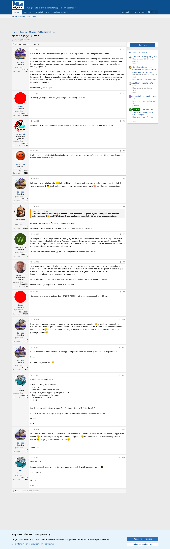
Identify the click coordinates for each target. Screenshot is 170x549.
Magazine (28, 12)
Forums (16, 12)
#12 (123, 375)
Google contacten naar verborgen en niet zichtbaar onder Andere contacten (144, 69)
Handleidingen (42, 12)
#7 (124, 234)
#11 (123, 347)
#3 (124, 121)
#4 (124, 151)
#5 (124, 179)
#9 (124, 292)
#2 (124, 93)
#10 (123, 319)
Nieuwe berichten (18, 16)
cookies (36, 539)
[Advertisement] (57, 25)
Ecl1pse (16, 40)
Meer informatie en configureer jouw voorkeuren (33, 544)
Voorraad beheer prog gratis (144, 56)
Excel (134, 63)
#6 (124, 206)
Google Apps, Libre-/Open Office (144, 79)
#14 (123, 457)
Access (134, 121)
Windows (135, 105)
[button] (67, 12)
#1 (124, 49)
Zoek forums (31, 16)
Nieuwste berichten (138, 52)
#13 (123, 429)
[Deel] (120, 49)
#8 (124, 262)
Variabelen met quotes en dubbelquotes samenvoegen (142, 112)
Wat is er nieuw (59, 12)
